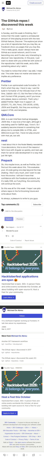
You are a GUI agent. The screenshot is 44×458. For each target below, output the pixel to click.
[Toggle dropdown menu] (40, 226)
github (10, 29)
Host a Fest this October (16, 397)
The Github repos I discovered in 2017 (16, 351)
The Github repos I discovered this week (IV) (18, 359)
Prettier (6, 81)
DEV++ (27, 427)
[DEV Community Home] (8, 3)
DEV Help (23, 430)
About (36, 433)
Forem (11, 442)
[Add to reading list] (25, 455)
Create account (35, 3)
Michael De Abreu (14, 8)
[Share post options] (40, 455)
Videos (34, 427)
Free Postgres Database (19, 436)
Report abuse (29, 240)
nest (4, 140)
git (3, 29)
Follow (22, 316)
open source (22, 442)
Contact (6, 436)
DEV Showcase (27, 433)
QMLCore (7, 115)
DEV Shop (32, 436)
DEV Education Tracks (10, 430)
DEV (11, 444)
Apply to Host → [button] (9, 413)
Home (9, 427)
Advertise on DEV (34, 430)
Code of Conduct (16, 240)
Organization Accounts (12, 433)
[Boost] (33, 455)
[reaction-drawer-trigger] (6, 455)
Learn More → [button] (8, 297)
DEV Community (10, 422)
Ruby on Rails (20, 446)
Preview (20, 219)
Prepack (6, 160)
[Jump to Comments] (15, 455)
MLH (39, 436)
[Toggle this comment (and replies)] (2, 230)
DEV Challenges (18, 427)
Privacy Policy (23, 439)
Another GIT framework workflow (14, 342)
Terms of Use (34, 439)
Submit (9, 219)
